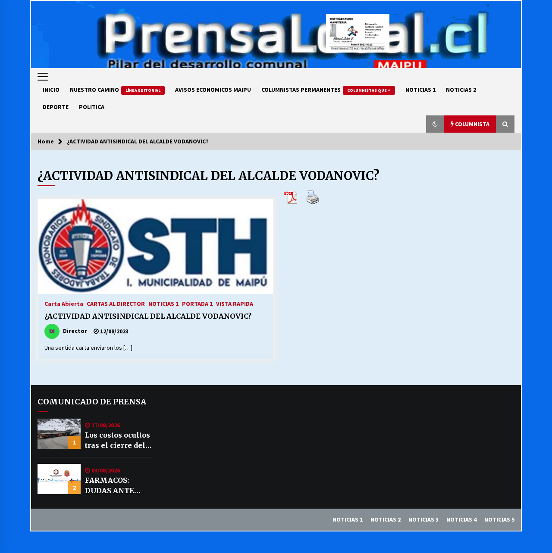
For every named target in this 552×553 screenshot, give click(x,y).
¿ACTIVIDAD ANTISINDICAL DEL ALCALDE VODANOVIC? (147, 316)
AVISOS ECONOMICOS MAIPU (213, 89)
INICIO (51, 89)
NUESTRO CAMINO (115, 89)
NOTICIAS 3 (423, 519)
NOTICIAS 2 (461, 89)
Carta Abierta (63, 303)
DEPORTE (56, 107)
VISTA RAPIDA (234, 303)
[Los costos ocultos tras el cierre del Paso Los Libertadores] (59, 434)
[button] (435, 124)
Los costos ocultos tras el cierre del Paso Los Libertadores (117, 440)
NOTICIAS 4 (461, 519)
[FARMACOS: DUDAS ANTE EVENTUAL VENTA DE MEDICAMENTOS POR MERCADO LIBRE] (59, 479)
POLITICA (91, 107)
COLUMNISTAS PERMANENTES (326, 89)
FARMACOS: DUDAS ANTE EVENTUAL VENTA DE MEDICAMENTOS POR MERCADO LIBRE (117, 486)
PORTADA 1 (197, 303)
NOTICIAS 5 (499, 519)
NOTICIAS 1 (420, 89)
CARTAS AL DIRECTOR (116, 303)
